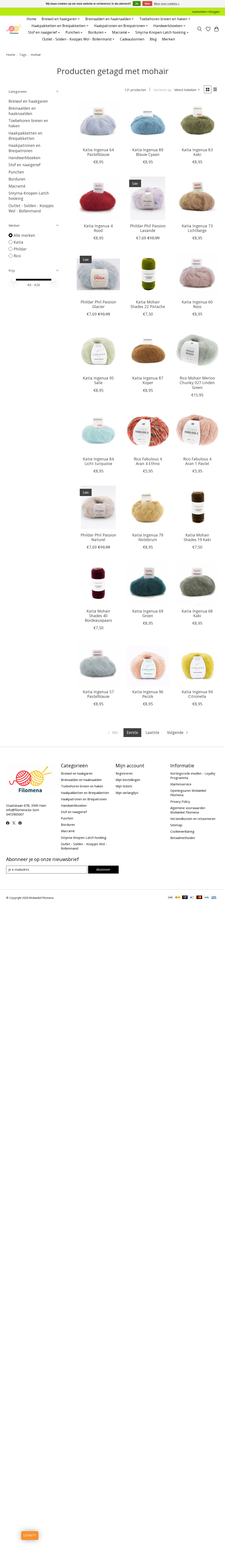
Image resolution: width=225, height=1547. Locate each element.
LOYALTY (30, 1535)
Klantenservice (180, 784)
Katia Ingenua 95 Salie (98, 380)
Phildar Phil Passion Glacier (98, 304)
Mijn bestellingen (128, 779)
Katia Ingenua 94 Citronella (197, 694)
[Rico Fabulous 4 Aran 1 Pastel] (197, 431)
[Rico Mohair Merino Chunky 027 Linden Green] (197, 350)
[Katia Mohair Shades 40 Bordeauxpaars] (98, 583)
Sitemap (176, 825)
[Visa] (206, 898)
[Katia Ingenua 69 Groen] (147, 583)
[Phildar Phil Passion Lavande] (147, 198)
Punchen (16, 172)
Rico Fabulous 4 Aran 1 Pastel (197, 461)
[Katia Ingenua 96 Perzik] (147, 664)
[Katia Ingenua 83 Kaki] (197, 122)
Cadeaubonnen (132, 39)
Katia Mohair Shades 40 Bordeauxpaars (98, 615)
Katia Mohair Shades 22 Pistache (148, 304)
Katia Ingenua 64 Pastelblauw (98, 152)
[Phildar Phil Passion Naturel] (98, 507)
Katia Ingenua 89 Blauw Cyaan (147, 152)
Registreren (124, 773)
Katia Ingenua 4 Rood (98, 228)
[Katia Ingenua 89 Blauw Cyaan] (147, 122)
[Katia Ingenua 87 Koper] (147, 350)
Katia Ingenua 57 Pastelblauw (98, 694)
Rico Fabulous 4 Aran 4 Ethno (148, 461)
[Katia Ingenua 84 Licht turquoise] (98, 431)
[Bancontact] (192, 898)
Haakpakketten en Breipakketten (25, 135)
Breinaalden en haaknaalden (22, 111)
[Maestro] (185, 898)
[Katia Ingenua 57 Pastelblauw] (98, 664)
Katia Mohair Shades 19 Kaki (197, 537)
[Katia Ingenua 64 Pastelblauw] (98, 122)
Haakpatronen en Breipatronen (24, 148)
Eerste (132, 732)
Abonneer (103, 869)
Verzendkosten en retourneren (192, 818)
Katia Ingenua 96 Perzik (147, 694)
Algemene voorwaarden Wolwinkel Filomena (187, 810)
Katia (18, 242)
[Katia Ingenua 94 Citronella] (197, 664)
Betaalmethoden (182, 838)
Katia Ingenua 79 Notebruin (147, 537)
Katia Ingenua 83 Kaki (197, 152)
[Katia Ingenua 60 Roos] (197, 274)
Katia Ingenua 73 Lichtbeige (197, 228)
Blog (153, 39)
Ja (136, 3)
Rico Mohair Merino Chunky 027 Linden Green (197, 382)
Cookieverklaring (182, 831)
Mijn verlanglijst (127, 792)
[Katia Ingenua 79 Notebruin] (147, 507)
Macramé (17, 186)
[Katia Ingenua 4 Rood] (98, 198)
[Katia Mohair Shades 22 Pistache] (147, 274)
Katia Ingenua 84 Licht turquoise (98, 461)
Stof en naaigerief (24, 164)
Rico (17, 255)
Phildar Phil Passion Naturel (98, 537)
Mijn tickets (124, 786)
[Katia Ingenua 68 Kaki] (197, 583)
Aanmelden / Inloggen (206, 12)
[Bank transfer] (170, 898)
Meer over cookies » (167, 3)
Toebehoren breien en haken (82, 786)
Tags (23, 54)
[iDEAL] (177, 898)
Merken (168, 39)
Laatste (152, 732)
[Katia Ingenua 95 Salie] (98, 350)
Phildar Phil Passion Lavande (148, 228)
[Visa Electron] (214, 898)
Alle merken (24, 235)
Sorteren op (162, 90)
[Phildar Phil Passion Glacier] (98, 274)
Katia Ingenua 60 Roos (197, 304)
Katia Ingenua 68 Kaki (197, 613)
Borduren (17, 179)
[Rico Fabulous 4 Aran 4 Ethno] (147, 431)
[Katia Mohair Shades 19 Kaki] (197, 507)
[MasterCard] (199, 898)
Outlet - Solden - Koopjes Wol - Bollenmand (31, 208)
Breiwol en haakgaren (28, 101)
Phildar (20, 249)
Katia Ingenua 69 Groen (147, 613)
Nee (147, 3)
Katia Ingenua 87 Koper (147, 380)
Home (31, 19)
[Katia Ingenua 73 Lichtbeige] (197, 198)
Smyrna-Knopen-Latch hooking (83, 837)
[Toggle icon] (199, 29)
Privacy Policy (180, 801)
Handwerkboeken (24, 157)
